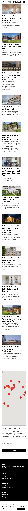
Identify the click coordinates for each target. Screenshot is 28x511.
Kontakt (4, 476)
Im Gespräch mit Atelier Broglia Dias (11, 173)
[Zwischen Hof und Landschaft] (11, 310)
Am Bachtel (8, 109)
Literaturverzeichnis (8, 478)
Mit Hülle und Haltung (10, 290)
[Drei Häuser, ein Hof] (11, 38)
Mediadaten (5, 494)
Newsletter (5, 497)
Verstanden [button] (21, 508)
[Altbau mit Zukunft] (11, 191)
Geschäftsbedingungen (8, 485)
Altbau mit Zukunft (8, 201)
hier (13, 509)
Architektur (6, 15)
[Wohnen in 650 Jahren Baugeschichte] (11, 127)
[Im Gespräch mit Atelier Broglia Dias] (11, 162)
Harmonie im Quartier (8, 261)
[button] (4, 388)
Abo (2, 496)
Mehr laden (10, 364)
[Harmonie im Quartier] (11, 251)
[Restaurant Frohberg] (11, 340)
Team (3, 475)
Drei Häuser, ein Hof (11, 48)
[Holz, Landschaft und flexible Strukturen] (11, 66)
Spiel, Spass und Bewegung (11, 19)
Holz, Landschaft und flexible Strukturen (11, 77)
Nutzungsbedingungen (7, 487)
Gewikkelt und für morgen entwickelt (10, 230)
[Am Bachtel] (11, 100)
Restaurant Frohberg (8, 350)
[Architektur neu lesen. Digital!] (14, 2)
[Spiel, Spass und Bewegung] (11, 9)
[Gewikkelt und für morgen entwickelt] (11, 219)
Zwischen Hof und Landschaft (11, 320)
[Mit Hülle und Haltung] (11, 280)
